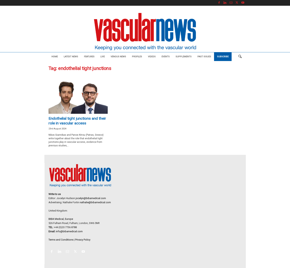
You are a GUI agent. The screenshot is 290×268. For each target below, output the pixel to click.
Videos (152, 56)
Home (54, 56)
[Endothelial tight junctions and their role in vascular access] (78, 94)
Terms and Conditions (61, 239)
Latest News (71, 56)
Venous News (118, 56)
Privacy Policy (82, 239)
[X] (237, 3)
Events (166, 56)
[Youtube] (242, 3)
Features (89, 56)
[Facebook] (219, 3)
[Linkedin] (225, 3)
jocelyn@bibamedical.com (91, 198)
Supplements (184, 56)
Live (102, 56)
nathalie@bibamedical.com (95, 202)
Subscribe (223, 56)
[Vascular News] (145, 32)
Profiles (137, 56)
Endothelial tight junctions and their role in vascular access (77, 120)
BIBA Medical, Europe (61, 218)
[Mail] (231, 3)
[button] (240, 56)
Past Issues (204, 56)
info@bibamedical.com (69, 231)
